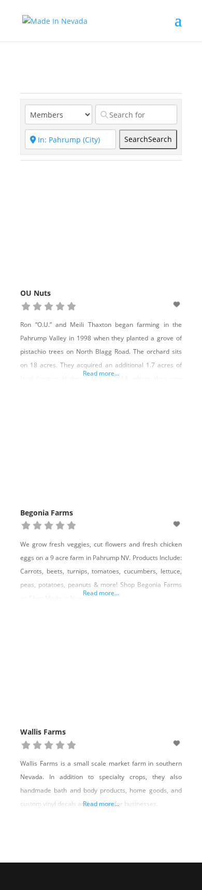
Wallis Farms (43, 732)
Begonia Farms (46, 513)
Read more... (101, 373)
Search (148, 139)
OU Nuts (35, 293)
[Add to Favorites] (178, 304)
